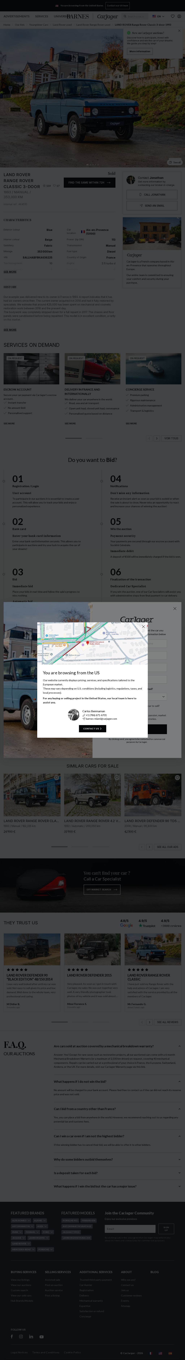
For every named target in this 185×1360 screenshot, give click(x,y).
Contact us (91, 728)
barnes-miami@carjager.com (101, 718)
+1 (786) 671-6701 (96, 715)
